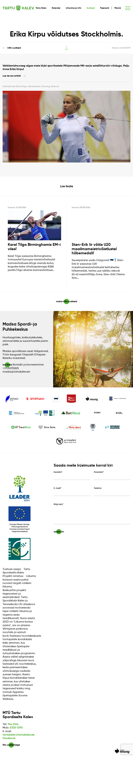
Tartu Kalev (41, 8)
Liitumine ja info (73, 8)
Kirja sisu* (58, 504)
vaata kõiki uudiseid (66, 301)
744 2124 (13, 724)
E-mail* (57, 488)
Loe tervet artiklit (12, 76)
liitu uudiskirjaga (11, 744)
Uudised (91, 8)
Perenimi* (99, 472)
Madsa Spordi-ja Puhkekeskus (20, 326)
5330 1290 (16, 727)
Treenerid (104, 8)
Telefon (97, 488)
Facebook (9, 738)
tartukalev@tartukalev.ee (18, 734)
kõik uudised (14, 48)
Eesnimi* (58, 472)
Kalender (56, 8)
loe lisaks (7, 364)
